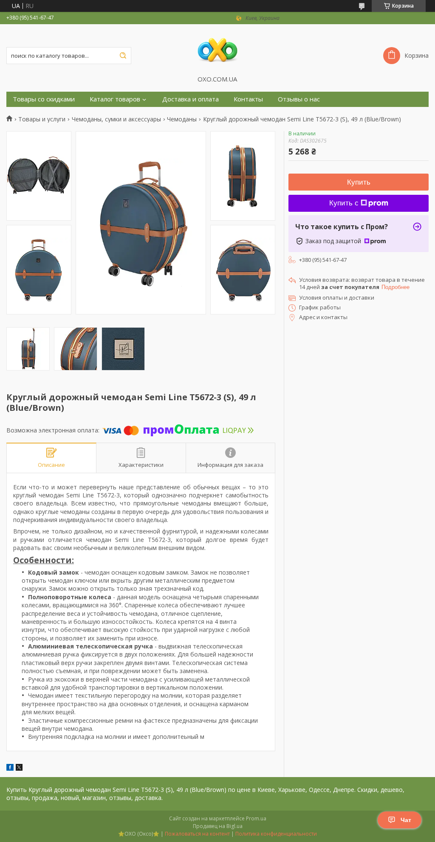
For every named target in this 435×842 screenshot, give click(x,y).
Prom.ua (256, 818)
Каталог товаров (115, 99)
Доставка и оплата (190, 99)
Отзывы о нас (299, 99)
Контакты (248, 99)
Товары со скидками (44, 99)
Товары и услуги (41, 119)
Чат (406, 820)
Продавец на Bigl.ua (218, 826)
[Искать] (122, 55)
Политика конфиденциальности (276, 833)
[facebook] (10, 768)
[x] (19, 768)
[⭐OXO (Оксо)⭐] (217, 49)
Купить (358, 182)
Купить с (344, 203)
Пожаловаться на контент (197, 833)
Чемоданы (182, 119)
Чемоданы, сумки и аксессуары (116, 119)
